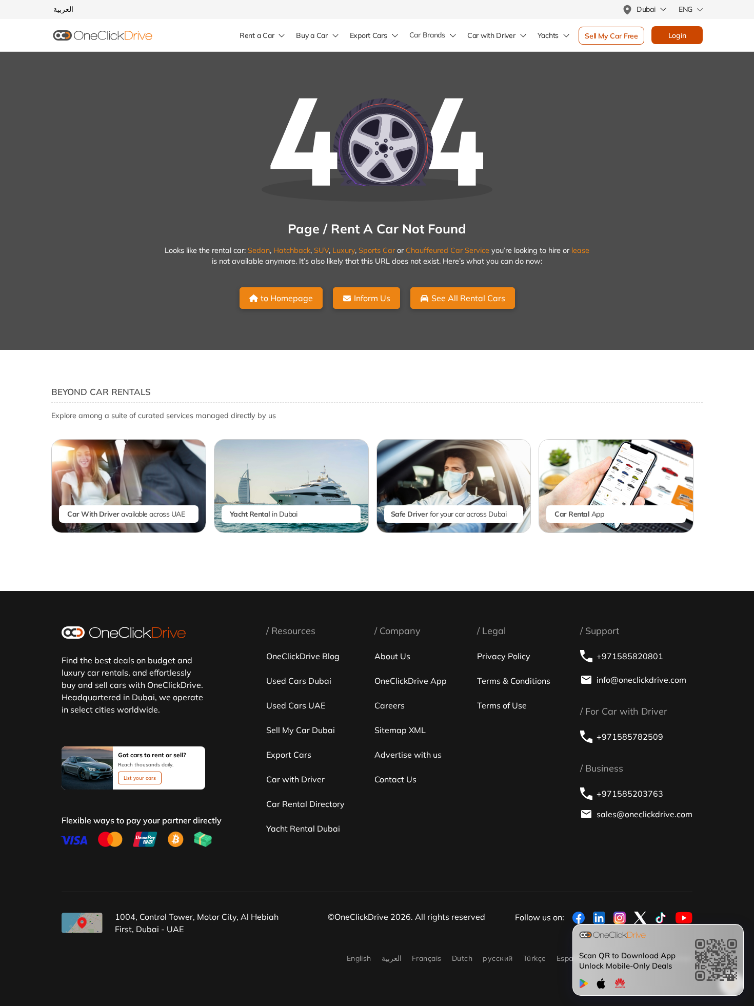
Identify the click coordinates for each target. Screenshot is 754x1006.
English (359, 958)
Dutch (462, 958)
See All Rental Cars (468, 298)
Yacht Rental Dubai (303, 828)
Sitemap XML (400, 730)
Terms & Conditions (513, 681)
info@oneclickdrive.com (641, 680)
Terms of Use (502, 705)
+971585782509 (630, 737)
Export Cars (368, 35)
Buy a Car (311, 35)
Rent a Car (257, 35)
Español (570, 958)
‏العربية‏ (392, 958)
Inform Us (372, 298)
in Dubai (263, 514)
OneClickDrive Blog (303, 656)
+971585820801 (630, 656)
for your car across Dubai (449, 514)
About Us (392, 656)
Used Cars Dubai (298, 681)
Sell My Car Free (611, 36)
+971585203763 (630, 793)
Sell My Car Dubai (300, 730)
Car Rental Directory (305, 804)
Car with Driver (295, 779)
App (579, 514)
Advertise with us (408, 754)
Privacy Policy (503, 656)
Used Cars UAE (295, 705)
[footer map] (82, 923)
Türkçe (534, 958)
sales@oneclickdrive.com (644, 814)
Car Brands (427, 35)
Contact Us (395, 779)
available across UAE (126, 514)
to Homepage (287, 298)
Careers (389, 705)
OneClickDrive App (410, 681)
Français (427, 958)
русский (497, 958)
